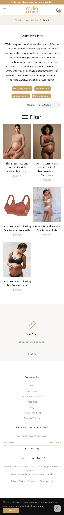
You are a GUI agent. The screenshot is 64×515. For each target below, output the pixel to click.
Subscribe (55, 442)
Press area (32, 401)
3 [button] (35, 354)
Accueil (18, 19)
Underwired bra (21, 95)
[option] (32, 2)
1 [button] (28, 354)
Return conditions (32, 412)
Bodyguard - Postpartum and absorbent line (31, 2)
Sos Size (32, 334)
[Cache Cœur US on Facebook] (26, 449)
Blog (32, 407)
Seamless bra (43, 88)
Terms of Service (32, 418)
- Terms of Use (45, 481)
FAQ (32, 385)
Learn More (37, 506)
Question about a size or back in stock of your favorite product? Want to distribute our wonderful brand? (32, 470)
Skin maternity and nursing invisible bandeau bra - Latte (17, 167)
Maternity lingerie (22, 88)
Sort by (31, 104)
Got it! (11, 510)
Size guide (32, 391)
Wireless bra (32, 19)
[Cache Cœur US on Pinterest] (32, 449)
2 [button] (32, 354)
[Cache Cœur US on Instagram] (38, 449)
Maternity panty (41, 95)
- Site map (31, 481)
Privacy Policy (18, 481)
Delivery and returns (32, 396)
